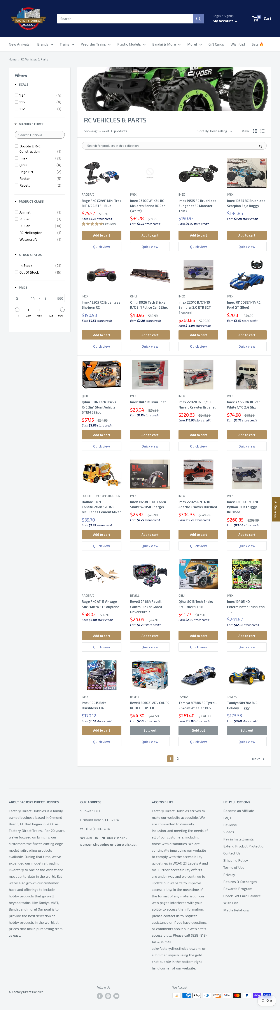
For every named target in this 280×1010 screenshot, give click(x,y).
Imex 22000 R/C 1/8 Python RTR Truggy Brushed (242, 507)
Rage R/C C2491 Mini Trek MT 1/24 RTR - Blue (101, 203)
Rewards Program (237, 888)
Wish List (238, 44)
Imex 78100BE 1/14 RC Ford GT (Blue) (244, 304)
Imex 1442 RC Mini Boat (148, 402)
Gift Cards (216, 44)
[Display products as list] (262, 131)
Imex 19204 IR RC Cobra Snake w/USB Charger (148, 504)
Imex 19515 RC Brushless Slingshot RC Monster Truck (197, 206)
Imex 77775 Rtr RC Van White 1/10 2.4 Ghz (244, 404)
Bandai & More (164, 44)
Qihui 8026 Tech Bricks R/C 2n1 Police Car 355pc (149, 304)
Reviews (230, 825)
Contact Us (231, 853)
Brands (42, 44)
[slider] (17, 310)
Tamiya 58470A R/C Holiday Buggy (242, 705)
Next (256, 759)
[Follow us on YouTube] (116, 996)
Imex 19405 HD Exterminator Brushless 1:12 (246, 607)
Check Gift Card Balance (242, 896)
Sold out (150, 730)
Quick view (101, 247)
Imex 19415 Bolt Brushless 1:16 (94, 705)
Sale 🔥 (258, 44)
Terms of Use (233, 867)
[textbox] (40, 135)
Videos (228, 832)
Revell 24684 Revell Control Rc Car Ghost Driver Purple (146, 607)
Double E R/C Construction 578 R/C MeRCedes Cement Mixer (101, 507)
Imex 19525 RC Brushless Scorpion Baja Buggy (246, 203)
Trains (64, 44)
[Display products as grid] (255, 131)
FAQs (227, 818)
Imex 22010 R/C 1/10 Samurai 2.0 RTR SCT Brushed (194, 307)
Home (13, 59)
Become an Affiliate (238, 810)
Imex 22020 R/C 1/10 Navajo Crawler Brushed (197, 404)
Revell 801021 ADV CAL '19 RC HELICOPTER (149, 705)
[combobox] (125, 18)
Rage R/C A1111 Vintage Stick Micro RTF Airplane (100, 604)
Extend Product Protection (244, 846)
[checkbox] (40, 95)
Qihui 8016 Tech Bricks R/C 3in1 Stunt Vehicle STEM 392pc (99, 407)
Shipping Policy (235, 860)
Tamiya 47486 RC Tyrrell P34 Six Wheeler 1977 (197, 705)
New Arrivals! (20, 44)
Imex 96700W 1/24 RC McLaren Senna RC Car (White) (147, 206)
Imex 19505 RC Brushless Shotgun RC (101, 304)
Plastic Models (129, 44)
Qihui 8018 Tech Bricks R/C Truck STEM (195, 604)
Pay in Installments (238, 839)
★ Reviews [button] (276, 509)
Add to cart (101, 235)
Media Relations (236, 910)
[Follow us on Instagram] (108, 996)
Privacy (229, 874)
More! (192, 44)
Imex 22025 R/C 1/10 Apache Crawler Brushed (197, 504)
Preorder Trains (93, 44)
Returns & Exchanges (240, 881)
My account (223, 21)
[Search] (198, 18)
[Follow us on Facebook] (100, 996)
